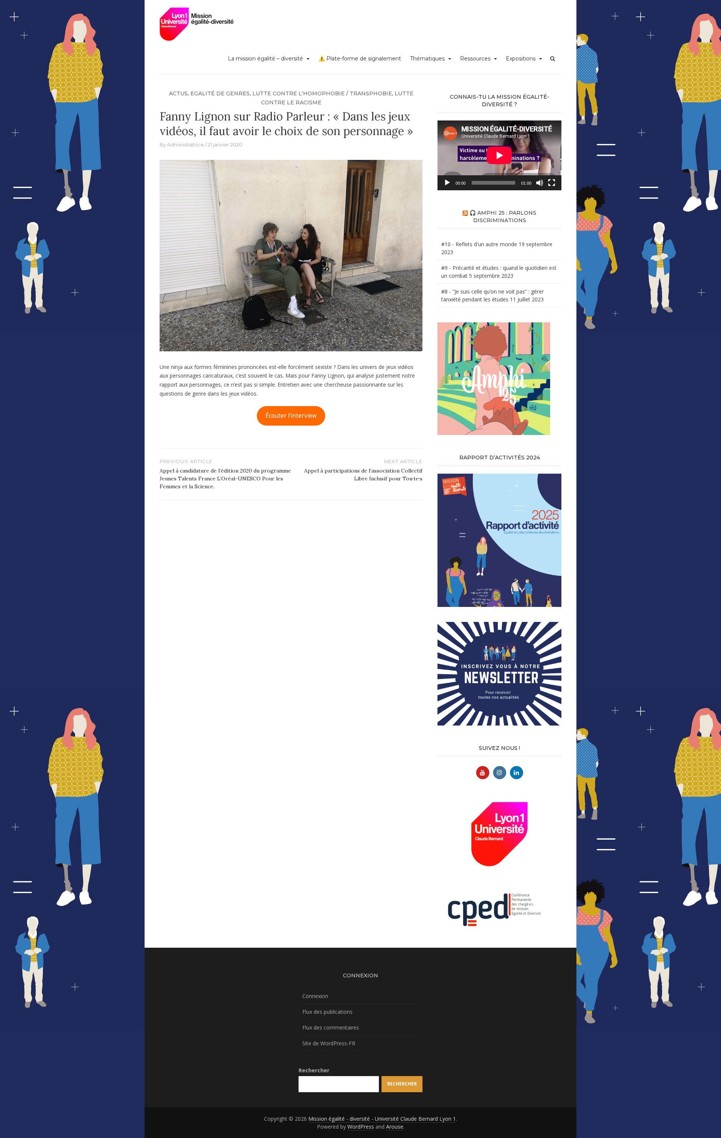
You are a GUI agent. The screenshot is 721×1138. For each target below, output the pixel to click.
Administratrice (185, 144)
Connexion (315, 996)
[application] (499, 155)
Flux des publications (327, 1011)
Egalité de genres (220, 93)
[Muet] (539, 183)
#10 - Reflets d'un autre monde (479, 244)
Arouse (394, 1126)
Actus (178, 93)
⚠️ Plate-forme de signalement (359, 58)
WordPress (360, 1126)
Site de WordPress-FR (328, 1043)
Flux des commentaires (330, 1027)
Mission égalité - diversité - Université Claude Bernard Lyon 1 (382, 1118)
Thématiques (427, 58)
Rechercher (314, 1070)
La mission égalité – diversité (265, 58)
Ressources (475, 58)
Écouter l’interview (291, 415)
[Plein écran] (551, 183)
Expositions (520, 58)
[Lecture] (447, 183)
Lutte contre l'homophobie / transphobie (322, 93)
